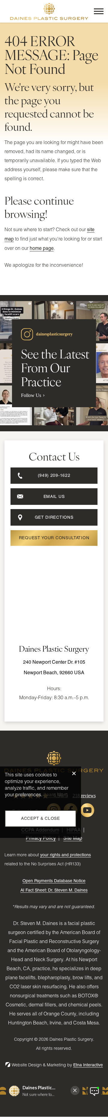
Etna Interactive (88, 1064)
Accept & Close (40, 818)
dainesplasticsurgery (54, 334)
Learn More (56, 795)
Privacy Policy (41, 838)
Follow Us (31, 395)
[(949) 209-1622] (54, 485)
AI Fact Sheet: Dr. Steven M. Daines (54, 890)
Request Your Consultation (54, 537)
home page (42, 248)
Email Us (54, 496)
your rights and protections (65, 854)
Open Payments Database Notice (54, 880)
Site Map (72, 838)
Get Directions (54, 517)
